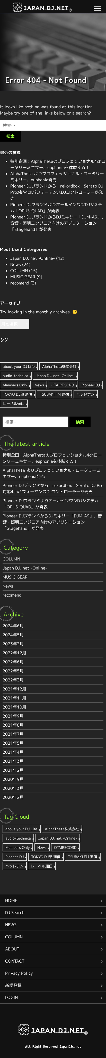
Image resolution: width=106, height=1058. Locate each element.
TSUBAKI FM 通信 (54, 394)
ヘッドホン (85, 394)
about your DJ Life (19, 366)
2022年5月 (13, 671)
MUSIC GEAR (22, 277)
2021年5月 (13, 743)
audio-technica (15, 375)
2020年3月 (13, 788)
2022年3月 (13, 680)
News (15, 264)
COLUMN (19, 270)
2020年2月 (13, 797)
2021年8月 (13, 725)
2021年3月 (13, 761)
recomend (19, 283)
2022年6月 (13, 662)
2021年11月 (14, 698)
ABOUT (12, 949)
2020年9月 (13, 779)
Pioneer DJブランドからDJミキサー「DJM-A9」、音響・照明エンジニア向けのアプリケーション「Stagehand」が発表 (57, 223)
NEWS (10, 924)
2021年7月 (13, 734)
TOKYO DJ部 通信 (17, 394)
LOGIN (11, 997)
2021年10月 (14, 707)
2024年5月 (13, 635)
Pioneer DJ (91, 384)
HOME (11, 900)
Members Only (15, 384)
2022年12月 (14, 653)
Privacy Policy (19, 973)
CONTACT (14, 961)
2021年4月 (13, 752)
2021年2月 (13, 770)
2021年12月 (14, 689)
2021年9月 (13, 716)
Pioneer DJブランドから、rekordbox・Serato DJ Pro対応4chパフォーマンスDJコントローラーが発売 (56, 192)
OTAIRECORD (62, 384)
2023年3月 (13, 644)
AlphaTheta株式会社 (59, 366)
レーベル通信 (13, 403)
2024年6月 (13, 626)
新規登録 (13, 985)
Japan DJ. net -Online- (32, 258)
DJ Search (14, 912)
